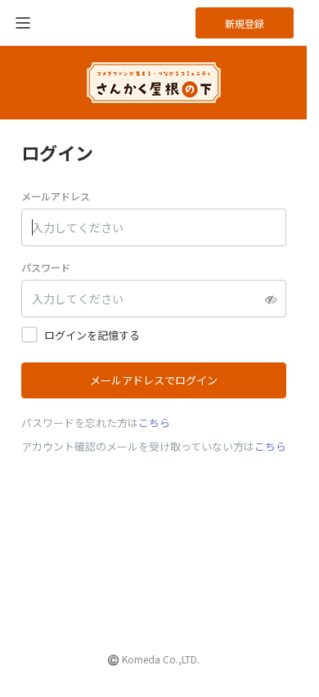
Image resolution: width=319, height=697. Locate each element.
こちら (154, 422)
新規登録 (244, 23)
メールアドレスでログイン (154, 380)
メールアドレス (55, 196)
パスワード (45, 267)
